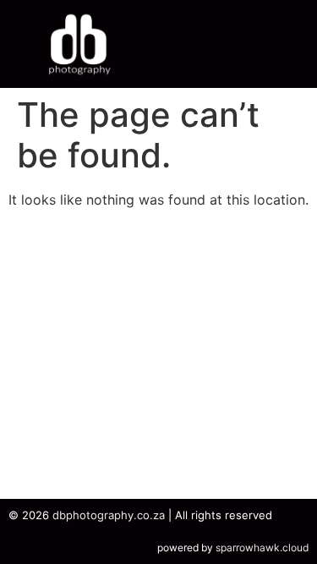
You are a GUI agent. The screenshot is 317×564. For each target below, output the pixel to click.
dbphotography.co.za (108, 515)
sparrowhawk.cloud (262, 547)
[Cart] (246, 44)
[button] (168, 45)
